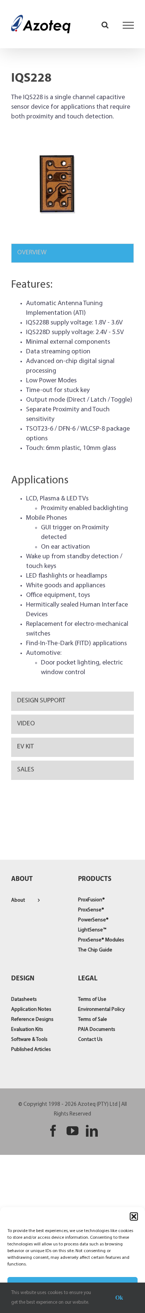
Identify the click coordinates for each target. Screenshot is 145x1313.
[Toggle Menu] (128, 25)
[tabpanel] (72, 479)
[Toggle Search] (105, 25)
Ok (119, 1297)
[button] (134, 1216)
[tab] (72, 253)
